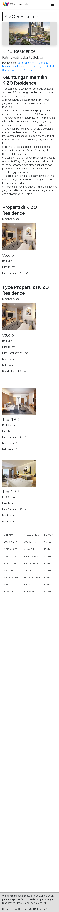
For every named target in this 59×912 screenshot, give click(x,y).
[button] (6, 33)
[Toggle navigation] (52, 4)
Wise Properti (18, 4)
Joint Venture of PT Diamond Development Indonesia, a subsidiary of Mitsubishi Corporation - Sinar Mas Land (28, 66)
